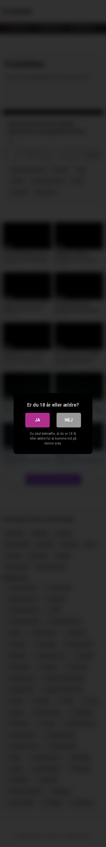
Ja (37, 420)
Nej (69, 420)
